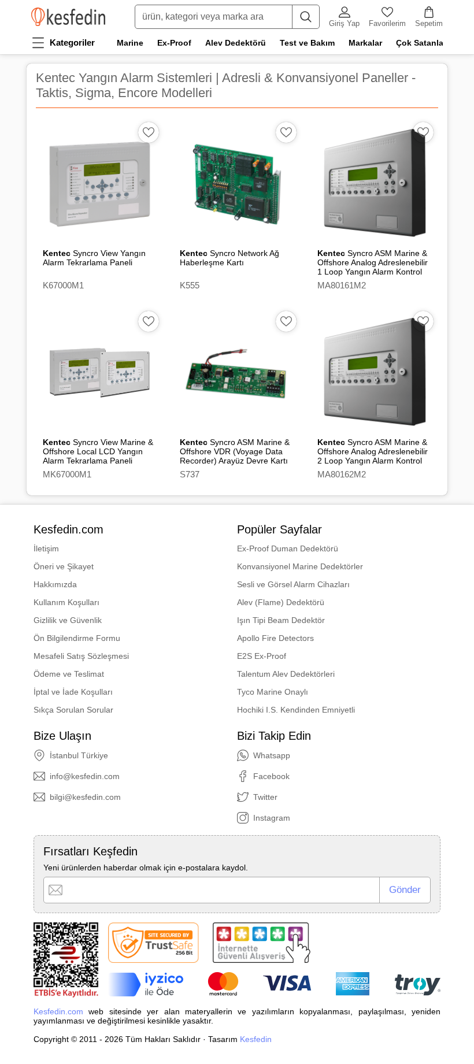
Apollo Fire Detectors (275, 638)
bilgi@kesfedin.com (85, 797)
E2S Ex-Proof (261, 656)
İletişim (46, 548)
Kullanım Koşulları (66, 602)
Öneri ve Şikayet (64, 566)
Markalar (365, 42)
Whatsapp (271, 755)
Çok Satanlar (421, 42)
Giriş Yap (344, 23)
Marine (130, 42)
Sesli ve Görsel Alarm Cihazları (293, 584)
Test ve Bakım (307, 42)
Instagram (271, 817)
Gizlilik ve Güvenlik (68, 620)
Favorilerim (387, 23)
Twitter (265, 797)
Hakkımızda (55, 584)
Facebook (271, 776)
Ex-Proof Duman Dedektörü (287, 548)
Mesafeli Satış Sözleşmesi (81, 656)
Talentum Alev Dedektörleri (286, 674)
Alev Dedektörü (235, 42)
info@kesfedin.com (85, 776)
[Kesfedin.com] (68, 17)
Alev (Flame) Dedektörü (280, 602)
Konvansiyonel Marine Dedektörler (300, 566)
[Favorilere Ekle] (148, 132)
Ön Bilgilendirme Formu (77, 638)
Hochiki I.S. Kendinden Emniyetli (296, 709)
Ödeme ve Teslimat (69, 674)
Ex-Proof (174, 42)
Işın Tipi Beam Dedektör (281, 620)
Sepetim (429, 23)
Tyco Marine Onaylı (272, 691)
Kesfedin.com (58, 1011)
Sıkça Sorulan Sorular (73, 709)
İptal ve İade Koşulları (73, 691)
